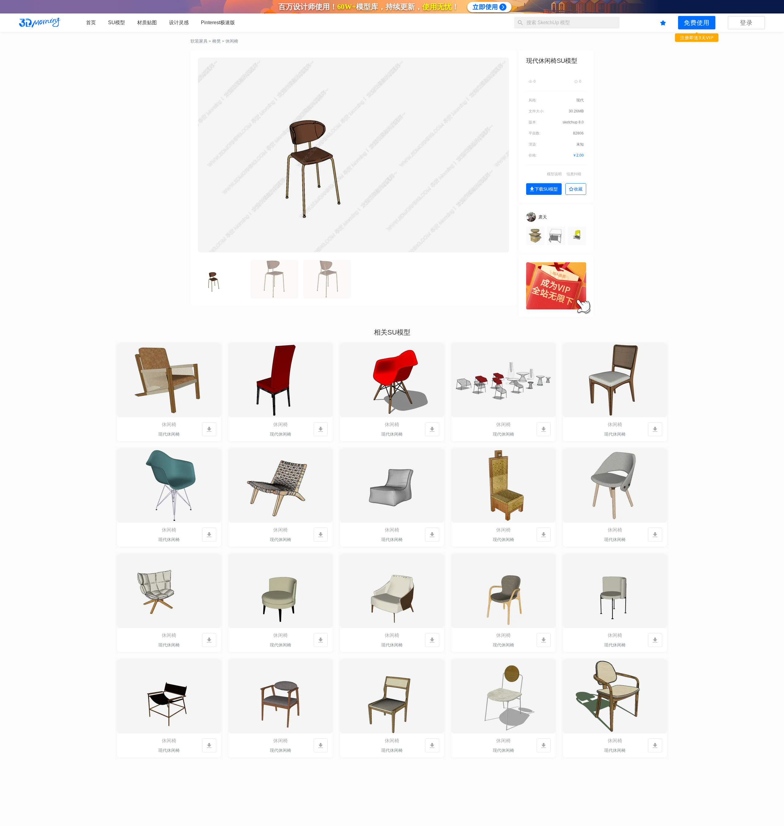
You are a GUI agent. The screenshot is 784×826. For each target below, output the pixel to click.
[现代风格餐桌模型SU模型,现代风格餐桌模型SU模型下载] (556, 236)
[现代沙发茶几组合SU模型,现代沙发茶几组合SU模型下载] (577, 236)
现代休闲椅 (169, 434)
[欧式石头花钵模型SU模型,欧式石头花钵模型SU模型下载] (535, 236)
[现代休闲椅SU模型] (169, 380)
